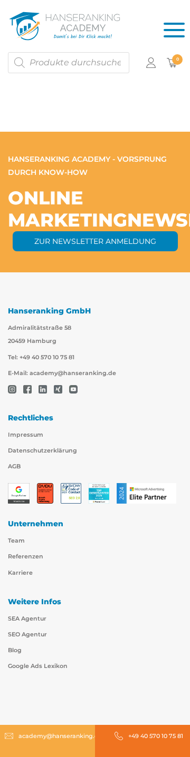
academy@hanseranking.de (60, 736)
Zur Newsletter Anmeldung (95, 241)
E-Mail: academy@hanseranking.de (62, 373)
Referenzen (25, 556)
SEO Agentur (27, 634)
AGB (14, 466)
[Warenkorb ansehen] (172, 62)
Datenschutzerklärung (42, 450)
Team (16, 540)
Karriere (20, 572)
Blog (15, 650)
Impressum (25, 434)
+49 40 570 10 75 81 (155, 736)
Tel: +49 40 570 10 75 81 (41, 357)
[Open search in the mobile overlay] (68, 62)
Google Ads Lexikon (38, 666)
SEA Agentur (27, 618)
